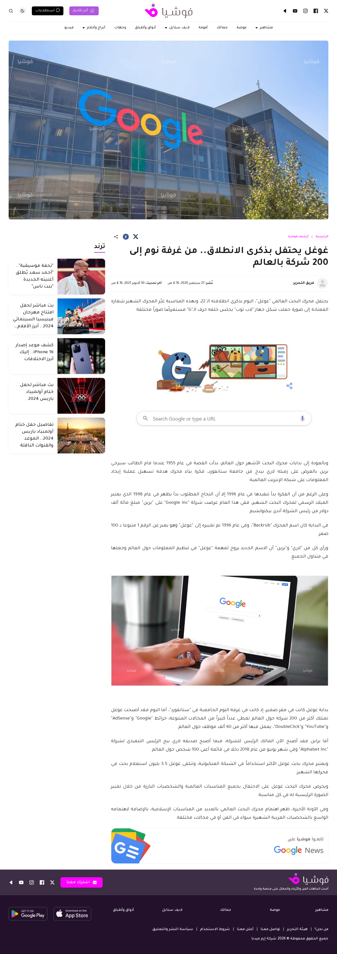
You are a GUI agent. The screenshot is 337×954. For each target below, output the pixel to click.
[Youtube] (295, 11)
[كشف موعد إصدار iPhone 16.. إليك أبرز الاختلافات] (81, 356)
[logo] (168, 11)
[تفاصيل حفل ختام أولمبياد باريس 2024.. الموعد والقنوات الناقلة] (81, 435)
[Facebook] (316, 11)
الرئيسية (322, 236)
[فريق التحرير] (322, 283)
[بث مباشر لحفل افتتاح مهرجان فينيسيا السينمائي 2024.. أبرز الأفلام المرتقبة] (81, 316)
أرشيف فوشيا (298, 236)
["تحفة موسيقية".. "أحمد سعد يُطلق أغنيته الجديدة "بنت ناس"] (81, 276)
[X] (326, 11)
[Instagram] (305, 11)
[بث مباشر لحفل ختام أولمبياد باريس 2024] (81, 396)
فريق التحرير (303, 283)
